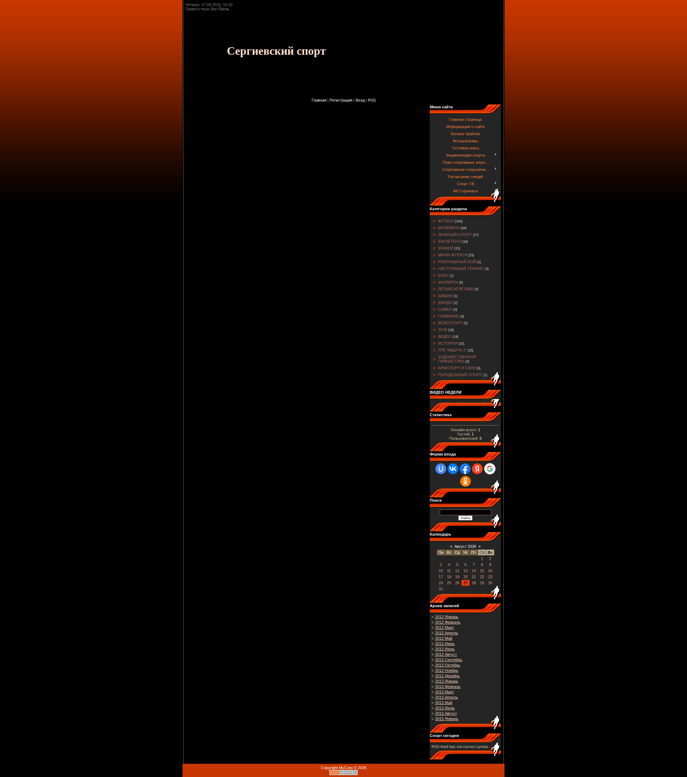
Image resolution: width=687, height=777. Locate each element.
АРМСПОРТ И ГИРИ (457, 368)
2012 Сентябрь (448, 660)
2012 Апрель (446, 633)
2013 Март (444, 692)
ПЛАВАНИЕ (448, 316)
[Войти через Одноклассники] (465, 481)
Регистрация (341, 100)
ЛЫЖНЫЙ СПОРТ (455, 234)
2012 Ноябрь (446, 670)
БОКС (443, 275)
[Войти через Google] (490, 468)
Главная (319, 100)
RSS (372, 100)
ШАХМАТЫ (448, 282)
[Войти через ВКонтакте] (453, 468)
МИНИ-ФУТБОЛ (452, 255)
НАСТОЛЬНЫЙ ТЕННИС (461, 268)
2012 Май (443, 638)
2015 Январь (446, 719)
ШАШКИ (445, 296)
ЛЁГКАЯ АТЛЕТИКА (455, 289)
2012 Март (444, 627)
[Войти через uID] (440, 468)
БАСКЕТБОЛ (449, 241)
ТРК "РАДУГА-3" (452, 350)
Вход (360, 100)
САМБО (445, 309)
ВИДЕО (445, 336)
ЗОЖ (442, 330)
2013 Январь (446, 681)
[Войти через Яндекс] (477, 468)
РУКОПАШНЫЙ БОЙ (457, 262)
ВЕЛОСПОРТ (450, 323)
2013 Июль (445, 708)
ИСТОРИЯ (448, 343)
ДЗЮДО (445, 302)
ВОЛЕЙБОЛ (449, 228)
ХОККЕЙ (445, 248)
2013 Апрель (446, 697)
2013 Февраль (448, 686)
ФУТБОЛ (446, 221)
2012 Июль (445, 649)
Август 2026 (465, 546)
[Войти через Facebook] (465, 468)
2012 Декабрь (447, 676)
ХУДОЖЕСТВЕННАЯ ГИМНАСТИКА (457, 359)
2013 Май (443, 702)
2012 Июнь (445, 643)
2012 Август (446, 654)
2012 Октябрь (447, 665)
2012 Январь (446, 617)
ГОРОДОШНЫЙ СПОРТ (460, 375)
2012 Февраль (448, 622)
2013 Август (446, 713)
